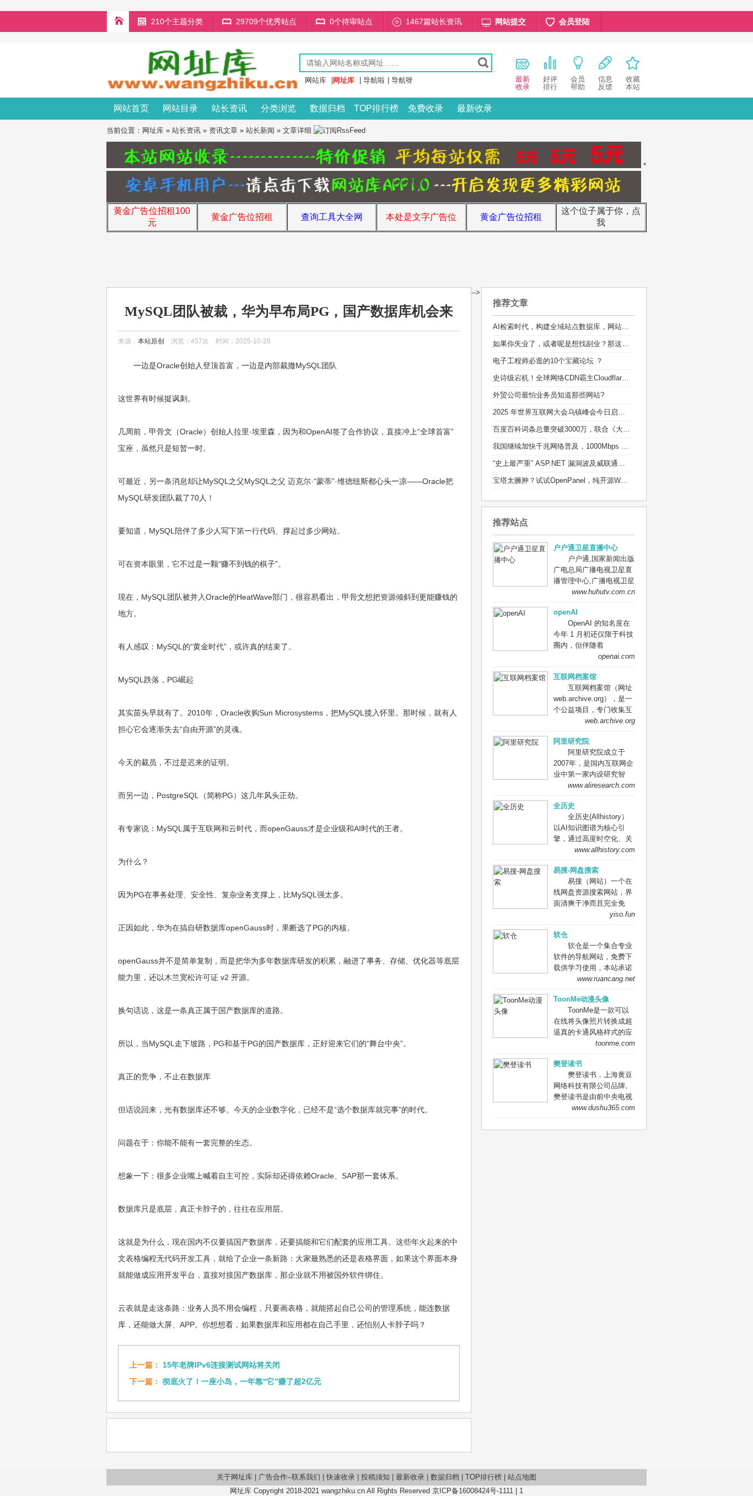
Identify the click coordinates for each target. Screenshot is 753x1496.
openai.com (616, 656)
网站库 (315, 80)
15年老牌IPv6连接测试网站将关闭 (221, 1364)
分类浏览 (278, 108)
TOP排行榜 (376, 108)
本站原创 (151, 341)
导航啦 (374, 80)
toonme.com (615, 1043)
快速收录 (340, 1477)
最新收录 (474, 108)
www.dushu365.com (603, 1108)
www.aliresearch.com (601, 785)
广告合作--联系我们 (289, 1477)
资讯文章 (223, 130)
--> (475, 292)
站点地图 (522, 1477)
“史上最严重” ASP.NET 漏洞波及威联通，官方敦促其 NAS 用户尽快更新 (608, 463)
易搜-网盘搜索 (576, 870)
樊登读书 (567, 1063)
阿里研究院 (571, 741)
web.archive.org (610, 721)
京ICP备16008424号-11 (469, 1491)
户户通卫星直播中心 (585, 547)
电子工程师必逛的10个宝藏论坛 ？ (548, 361)
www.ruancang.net (606, 979)
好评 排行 (550, 83)
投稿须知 (375, 1477)
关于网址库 (234, 1477)
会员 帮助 (578, 83)
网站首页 (131, 108)
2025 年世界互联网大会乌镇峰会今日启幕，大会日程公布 (584, 412)
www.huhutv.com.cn (603, 592)
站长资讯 (229, 108)
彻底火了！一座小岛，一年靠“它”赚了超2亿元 (242, 1381)
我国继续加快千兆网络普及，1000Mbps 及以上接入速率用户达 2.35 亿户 (609, 446)
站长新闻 (260, 130)
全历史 (564, 805)
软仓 (560, 934)
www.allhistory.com (604, 850)
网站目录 (180, 108)
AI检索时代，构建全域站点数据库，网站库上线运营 (575, 326)
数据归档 (327, 108)
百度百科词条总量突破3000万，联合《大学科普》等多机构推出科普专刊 (608, 429)
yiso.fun (622, 914)
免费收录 (425, 108)
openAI (565, 612)
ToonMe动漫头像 (581, 999)
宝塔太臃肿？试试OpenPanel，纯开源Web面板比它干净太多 (589, 480)
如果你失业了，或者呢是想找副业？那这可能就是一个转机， (589, 344)
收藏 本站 (633, 83)
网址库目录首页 (118, 21)
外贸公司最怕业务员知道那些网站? (548, 395)
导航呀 (402, 80)
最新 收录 (522, 83)
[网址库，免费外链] (202, 89)
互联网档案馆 (574, 676)
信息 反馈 (605, 83)
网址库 (153, 130)
